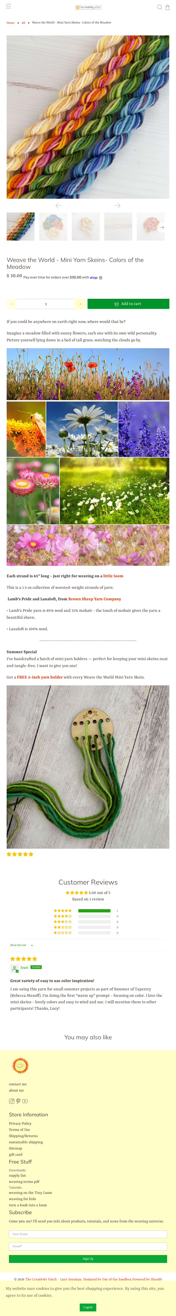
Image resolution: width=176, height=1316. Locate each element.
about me (16, 1091)
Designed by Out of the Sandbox (107, 1280)
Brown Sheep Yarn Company (94, 599)
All (23, 23)
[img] (23, 959)
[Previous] (58, 205)
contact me (18, 1084)
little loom (113, 576)
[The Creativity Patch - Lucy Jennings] (88, 7)
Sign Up (88, 1259)
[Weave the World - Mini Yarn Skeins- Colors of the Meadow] (88, 117)
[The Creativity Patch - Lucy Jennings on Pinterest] (18, 1103)
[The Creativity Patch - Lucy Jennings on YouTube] (25, 1103)
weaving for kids (22, 1199)
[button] (20, 854)
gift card (15, 1155)
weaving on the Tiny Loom (30, 1193)
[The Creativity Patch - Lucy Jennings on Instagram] (11, 1103)
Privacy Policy (20, 1124)
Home (11, 23)
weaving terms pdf (24, 1182)
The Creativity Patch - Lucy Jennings (53, 1280)
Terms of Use (19, 1130)
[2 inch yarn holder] (88, 847)
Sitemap (15, 1148)
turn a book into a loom (28, 1205)
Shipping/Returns (23, 1136)
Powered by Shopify (147, 1280)
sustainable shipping (26, 1142)
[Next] (117, 205)
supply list (17, 1176)
